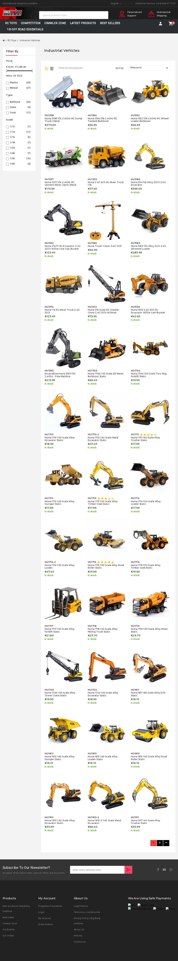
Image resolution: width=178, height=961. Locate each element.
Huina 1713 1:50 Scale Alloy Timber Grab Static (103, 502)
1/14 (20, 132)
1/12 (20, 126)
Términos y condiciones (87, 912)
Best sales (8, 917)
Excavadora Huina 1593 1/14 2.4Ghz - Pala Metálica (60, 374)
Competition (31, 23)
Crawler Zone (10, 923)
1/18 (20, 142)
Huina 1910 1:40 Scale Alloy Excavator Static (60, 821)
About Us (79, 929)
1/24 (20, 147)
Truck (20, 112)
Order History (45, 924)
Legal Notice (81, 906)
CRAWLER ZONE (55, 23)
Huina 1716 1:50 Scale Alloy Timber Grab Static (146, 566)
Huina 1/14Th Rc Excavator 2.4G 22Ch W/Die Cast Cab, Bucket (63, 247)
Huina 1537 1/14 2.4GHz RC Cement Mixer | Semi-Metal (60, 183)
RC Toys (11, 23)
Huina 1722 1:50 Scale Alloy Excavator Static (103, 694)
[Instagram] (172, 869)
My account (44, 918)
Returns (78, 935)
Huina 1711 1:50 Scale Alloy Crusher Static (145, 438)
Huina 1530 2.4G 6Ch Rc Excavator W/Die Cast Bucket (148, 311)
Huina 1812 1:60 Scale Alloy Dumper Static (60, 757)
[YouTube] (165, 869)
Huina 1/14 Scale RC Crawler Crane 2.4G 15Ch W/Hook (103, 311)
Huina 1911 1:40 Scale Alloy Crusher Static (145, 821)
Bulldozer (20, 102)
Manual (20, 87)
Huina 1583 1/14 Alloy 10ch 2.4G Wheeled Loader (148, 247)
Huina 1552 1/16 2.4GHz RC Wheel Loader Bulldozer (150, 119)
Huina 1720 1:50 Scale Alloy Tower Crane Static (60, 694)
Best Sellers (110, 23)
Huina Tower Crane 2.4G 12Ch (105, 246)
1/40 (20, 153)
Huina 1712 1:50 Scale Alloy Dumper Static (60, 502)
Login (41, 912)
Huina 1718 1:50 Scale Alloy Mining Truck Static (103, 630)
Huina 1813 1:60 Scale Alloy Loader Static (103, 757)
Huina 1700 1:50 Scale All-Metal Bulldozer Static (105, 374)
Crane (20, 107)
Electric (20, 82)
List (52, 68)
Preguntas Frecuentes (50, 906)
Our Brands (9, 929)
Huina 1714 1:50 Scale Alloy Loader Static (146, 502)
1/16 (20, 137)
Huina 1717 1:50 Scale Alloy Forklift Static (60, 630)
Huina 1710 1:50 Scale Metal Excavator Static (103, 438)
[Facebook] (159, 869)
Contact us (80, 941)
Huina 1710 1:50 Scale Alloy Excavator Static (60, 438)
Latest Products (83, 23)
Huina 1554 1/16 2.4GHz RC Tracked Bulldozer (102, 119)
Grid (47, 68)
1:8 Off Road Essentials (25, 29)
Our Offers (8, 935)
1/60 (20, 163)
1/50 (20, 158)
